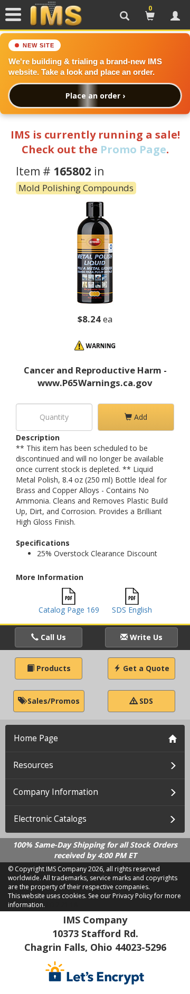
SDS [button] (145, 701)
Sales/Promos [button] (52, 701)
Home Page (36, 738)
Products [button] (52, 668)
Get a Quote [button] (145, 668)
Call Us (52, 637)
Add (139, 417)
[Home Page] (55, 14)
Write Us (145, 637)
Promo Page (133, 149)
